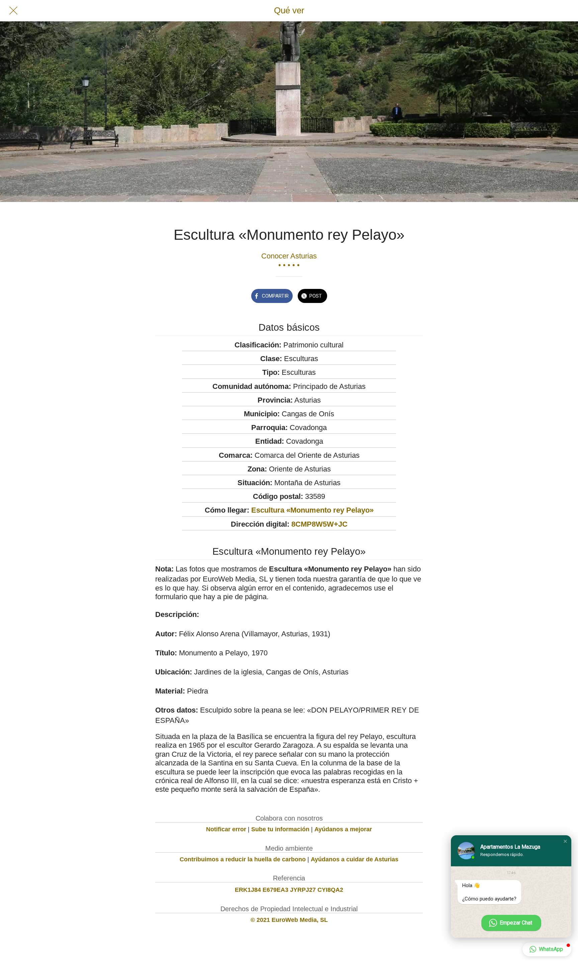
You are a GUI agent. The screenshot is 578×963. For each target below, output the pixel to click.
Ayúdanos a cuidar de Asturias (354, 859)
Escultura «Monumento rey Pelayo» (312, 510)
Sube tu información (280, 829)
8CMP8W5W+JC (319, 524)
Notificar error (226, 829)
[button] (565, 841)
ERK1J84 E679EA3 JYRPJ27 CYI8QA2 (289, 889)
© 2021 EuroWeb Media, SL (289, 920)
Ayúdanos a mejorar (343, 829)
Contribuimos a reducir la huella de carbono (243, 859)
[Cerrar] (13, 11)
